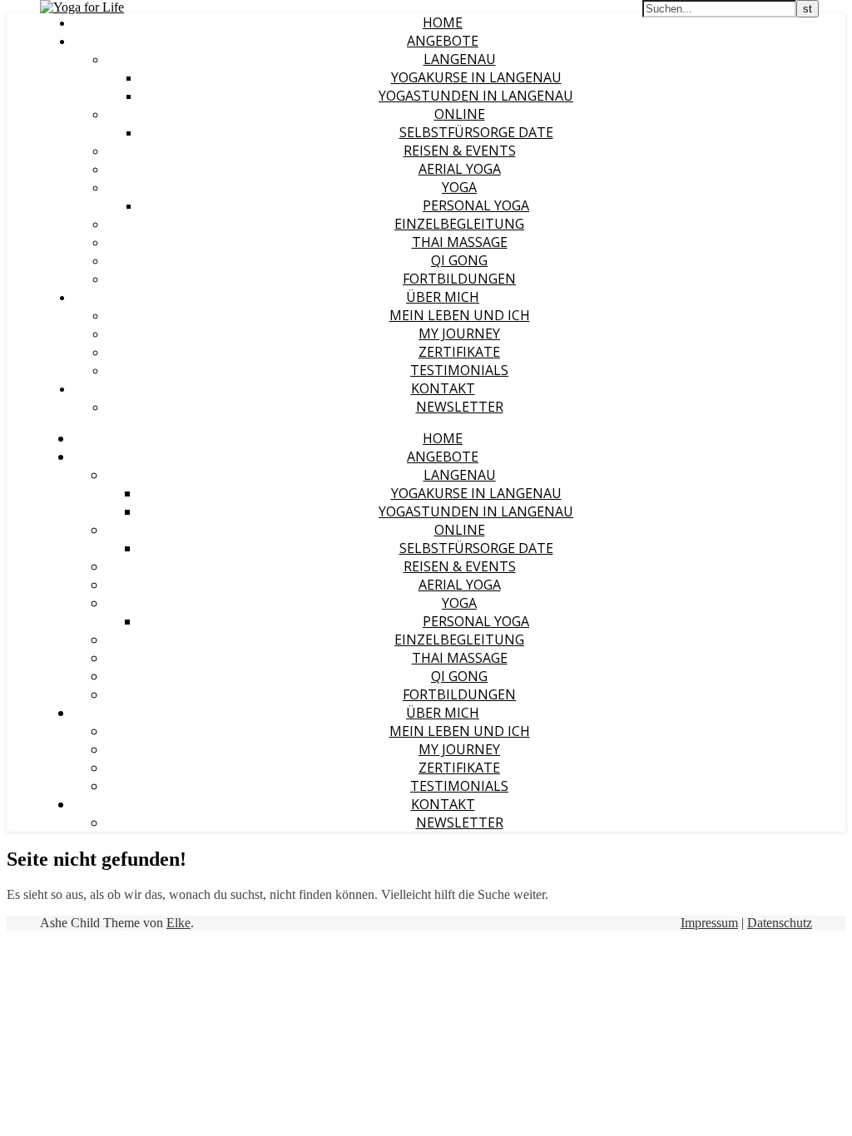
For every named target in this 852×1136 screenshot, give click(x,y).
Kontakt (443, 388)
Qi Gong (459, 260)
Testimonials (459, 370)
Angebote (442, 41)
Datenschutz (779, 923)
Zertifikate (459, 352)
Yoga (459, 187)
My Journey (459, 333)
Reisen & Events (460, 150)
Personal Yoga (476, 205)
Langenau (460, 59)
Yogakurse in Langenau (476, 77)
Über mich (442, 297)
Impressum (709, 923)
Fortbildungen (459, 278)
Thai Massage (460, 242)
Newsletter (459, 407)
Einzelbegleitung (459, 224)
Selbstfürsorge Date (476, 132)
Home (443, 22)
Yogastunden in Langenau (476, 95)
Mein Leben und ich (459, 315)
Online (459, 114)
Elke (178, 923)
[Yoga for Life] (82, 7)
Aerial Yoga (460, 169)
